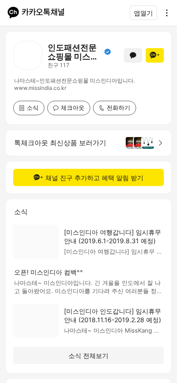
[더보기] (164, 12)
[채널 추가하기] (155, 55)
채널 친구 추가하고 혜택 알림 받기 (94, 178)
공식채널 (107, 51)
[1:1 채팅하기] (133, 55)
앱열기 (143, 13)
